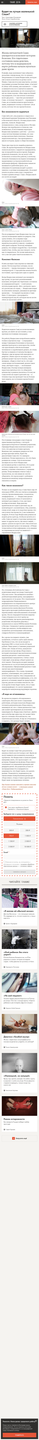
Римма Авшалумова (12, 1047)
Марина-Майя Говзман (13, 1008)
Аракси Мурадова (11, 924)
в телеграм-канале (26, 787)
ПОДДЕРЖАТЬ (19, 1435)
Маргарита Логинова (12, 967)
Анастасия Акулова (12, 1090)
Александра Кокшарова (13, 17)
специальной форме (22, 809)
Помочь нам (32, 2)
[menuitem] (2, 2)
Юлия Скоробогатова (13, 19)
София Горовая (10, 1129)
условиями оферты (26, 866)
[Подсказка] (25, 819)
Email (6, 852)
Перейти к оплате (19, 872)
